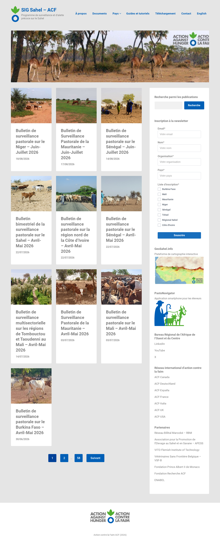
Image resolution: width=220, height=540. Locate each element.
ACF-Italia (160, 403)
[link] (31, 129)
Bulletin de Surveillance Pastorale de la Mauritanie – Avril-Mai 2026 (75, 323)
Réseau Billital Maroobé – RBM (173, 432)
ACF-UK (159, 410)
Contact (186, 13)
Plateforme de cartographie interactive (176, 254)
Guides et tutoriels (137, 13)
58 (78, 458)
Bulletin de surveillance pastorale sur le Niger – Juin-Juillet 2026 (30, 141)
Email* (161, 128)
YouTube (159, 350)
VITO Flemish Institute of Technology (176, 449)
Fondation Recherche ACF (170, 473)
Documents (99, 13)
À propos (81, 13)
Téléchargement (165, 13)
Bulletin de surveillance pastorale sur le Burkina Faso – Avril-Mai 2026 (30, 422)
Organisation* (166, 156)
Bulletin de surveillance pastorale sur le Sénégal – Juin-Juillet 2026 (121, 141)
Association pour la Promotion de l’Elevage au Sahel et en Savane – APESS (178, 441)
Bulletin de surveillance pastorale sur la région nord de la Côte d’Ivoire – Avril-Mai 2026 (75, 235)
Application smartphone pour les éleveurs (177, 298)
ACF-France (161, 396)
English (201, 13)
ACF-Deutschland (164, 383)
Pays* (161, 170)
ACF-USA (159, 416)
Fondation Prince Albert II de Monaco (177, 467)
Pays (116, 13)
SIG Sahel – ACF (38, 10)
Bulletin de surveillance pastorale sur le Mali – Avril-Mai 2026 (121, 323)
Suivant (95, 458)
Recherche (194, 105)
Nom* (161, 142)
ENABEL (159, 480)
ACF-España (161, 390)
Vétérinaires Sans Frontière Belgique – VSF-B (177, 458)
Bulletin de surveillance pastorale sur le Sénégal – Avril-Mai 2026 (121, 229)
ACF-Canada (161, 377)
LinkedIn (159, 343)
